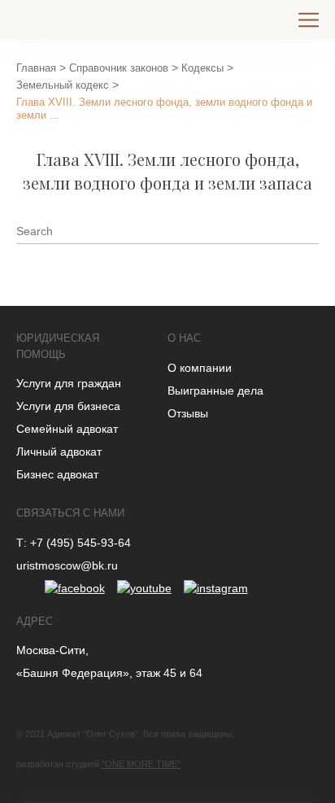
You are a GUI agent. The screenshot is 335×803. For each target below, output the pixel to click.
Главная (36, 68)
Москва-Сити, (52, 650)
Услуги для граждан (68, 383)
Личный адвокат (59, 451)
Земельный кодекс (62, 85)
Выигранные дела (215, 390)
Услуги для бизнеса (68, 405)
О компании (200, 367)
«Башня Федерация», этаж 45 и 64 (109, 672)
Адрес (34, 621)
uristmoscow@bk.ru (67, 565)
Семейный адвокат (67, 428)
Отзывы (188, 413)
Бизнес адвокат (57, 474)
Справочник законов (118, 68)
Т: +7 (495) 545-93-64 (73, 542)
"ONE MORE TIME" (141, 764)
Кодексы (202, 68)
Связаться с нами (70, 513)
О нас (184, 338)
